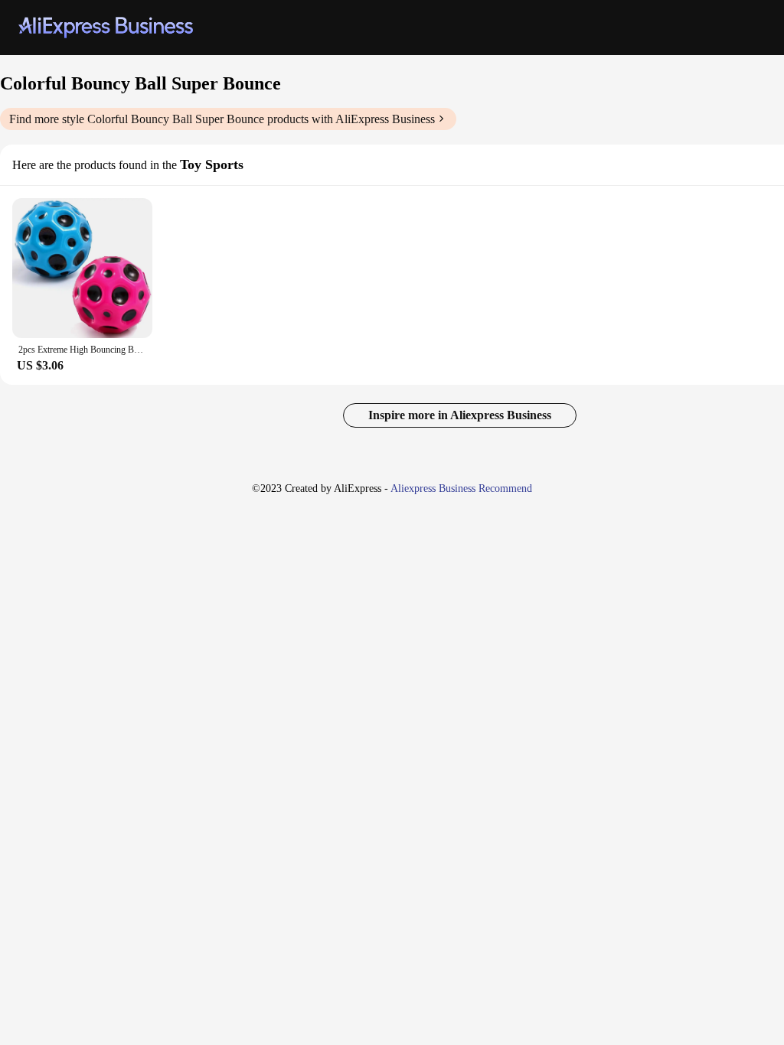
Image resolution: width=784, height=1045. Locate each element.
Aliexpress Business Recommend (461, 488)
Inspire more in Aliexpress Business (459, 415)
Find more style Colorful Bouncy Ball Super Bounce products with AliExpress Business (222, 118)
